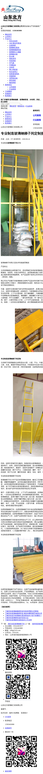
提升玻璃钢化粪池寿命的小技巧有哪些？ (23, 615)
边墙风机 (12, 45)
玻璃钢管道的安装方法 (16, 618)
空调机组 (12, 65)
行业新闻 (12, 89)
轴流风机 (12, 82)
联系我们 (8, 96)
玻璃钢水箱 (13, 54)
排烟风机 (12, 76)
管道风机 (12, 61)
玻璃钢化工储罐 (15, 52)
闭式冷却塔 (13, 41)
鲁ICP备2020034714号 (15, 709)
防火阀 (11, 56)
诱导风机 (12, 80)
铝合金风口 (13, 72)
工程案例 (8, 91)
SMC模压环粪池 (15, 43)
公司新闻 (12, 87)
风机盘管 (12, 58)
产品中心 (8, 39)
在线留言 (8, 93)
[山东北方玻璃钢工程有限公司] (12, 24)
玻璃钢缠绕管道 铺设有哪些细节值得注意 (23, 613)
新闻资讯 (8, 85)
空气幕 (11, 63)
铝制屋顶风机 (14, 74)
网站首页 (8, 34)
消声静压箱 (13, 78)
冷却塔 (11, 67)
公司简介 (8, 37)
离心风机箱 (13, 69)
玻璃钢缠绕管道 (15, 50)
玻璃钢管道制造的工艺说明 (18, 620)
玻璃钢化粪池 (14, 47)
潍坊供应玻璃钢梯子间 (16, 624)
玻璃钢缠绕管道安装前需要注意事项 (21, 611)
